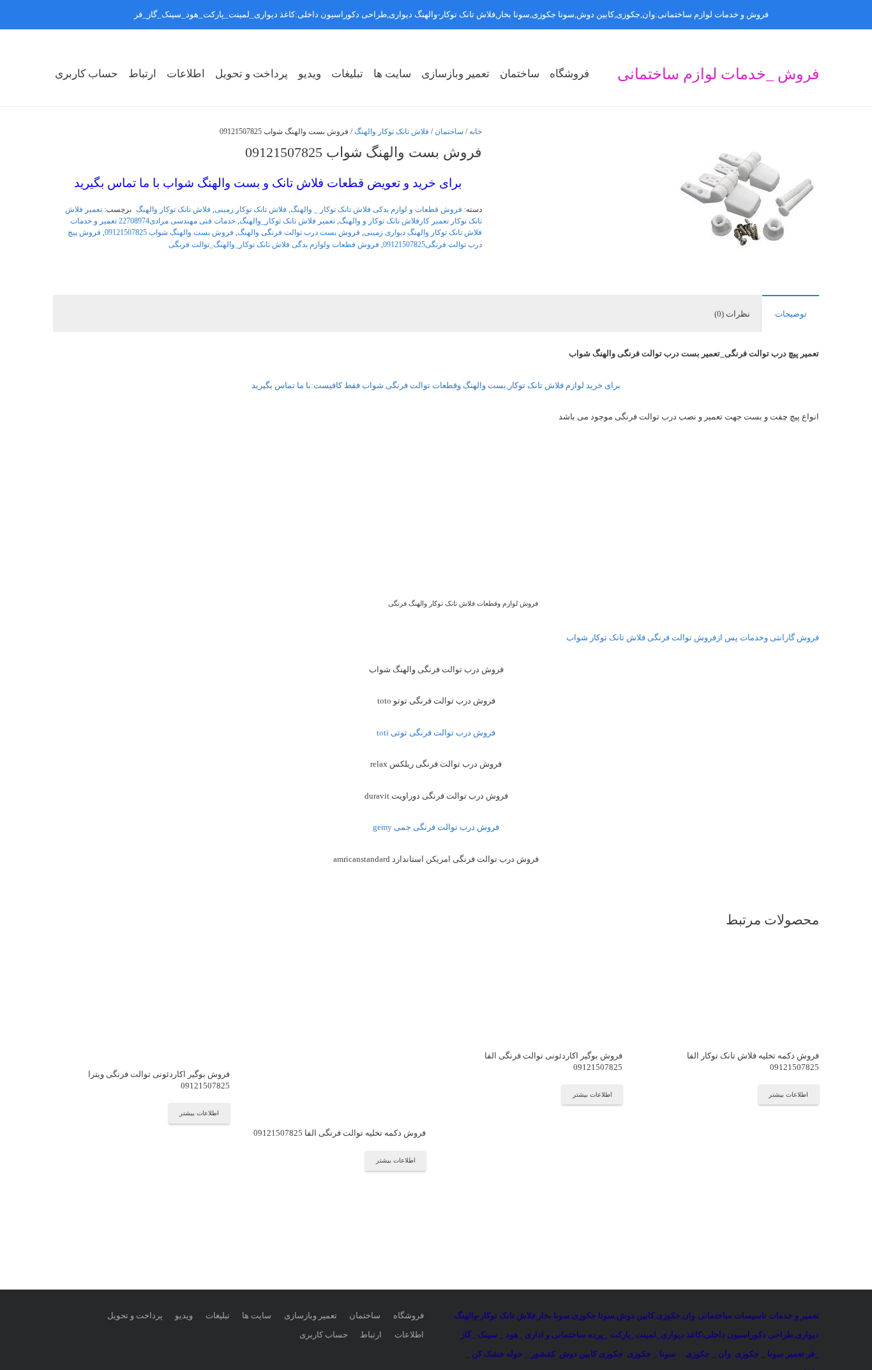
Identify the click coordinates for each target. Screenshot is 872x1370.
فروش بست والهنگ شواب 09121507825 (169, 233)
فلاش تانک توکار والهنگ (391, 132)
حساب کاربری (323, 1334)
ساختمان (449, 132)
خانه (475, 132)
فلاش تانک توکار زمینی (250, 210)
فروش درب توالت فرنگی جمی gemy (436, 827)
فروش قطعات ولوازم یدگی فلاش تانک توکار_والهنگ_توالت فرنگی (274, 245)
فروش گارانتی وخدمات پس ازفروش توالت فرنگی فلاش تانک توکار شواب (692, 637)
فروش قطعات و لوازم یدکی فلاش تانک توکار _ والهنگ (376, 210)
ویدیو (184, 1315)
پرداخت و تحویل (135, 1315)
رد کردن (118, 14)
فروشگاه (408, 1315)
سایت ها (256, 1315)
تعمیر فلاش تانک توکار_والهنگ (287, 221)
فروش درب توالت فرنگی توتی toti (436, 732)
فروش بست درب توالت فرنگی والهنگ (298, 233)
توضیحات (791, 314)
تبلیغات (218, 1315)
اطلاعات (409, 1334)
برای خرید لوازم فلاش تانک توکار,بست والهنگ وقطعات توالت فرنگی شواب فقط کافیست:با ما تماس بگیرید (436, 385)
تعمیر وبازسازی (310, 1315)
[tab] (790, 313)
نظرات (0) (732, 314)
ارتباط (371, 1334)
